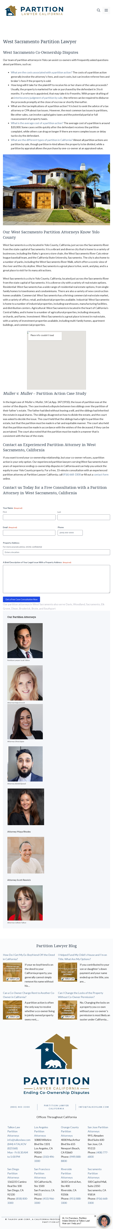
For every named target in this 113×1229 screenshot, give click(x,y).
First (5, 512)
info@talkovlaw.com (18, 1139)
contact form (100, 474)
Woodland (79, 604)
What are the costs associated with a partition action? (41, 72)
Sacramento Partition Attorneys (95, 1173)
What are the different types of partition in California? (42, 140)
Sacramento (93, 604)
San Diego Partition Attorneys (13, 1173)
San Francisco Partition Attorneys (42, 1173)
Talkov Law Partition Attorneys (13, 1131)
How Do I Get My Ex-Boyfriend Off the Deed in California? (29, 957)
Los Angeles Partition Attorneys (41, 1131)
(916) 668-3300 (72, 474)
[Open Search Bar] (98, 10)
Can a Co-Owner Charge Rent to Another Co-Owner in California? (29, 995)
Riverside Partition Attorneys (67, 1173)
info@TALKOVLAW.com (94, 1107)
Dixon (14, 608)
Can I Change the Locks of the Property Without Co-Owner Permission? (80, 995)
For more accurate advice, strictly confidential (22, 547)
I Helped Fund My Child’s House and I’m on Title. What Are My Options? (82, 957)
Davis (69, 604)
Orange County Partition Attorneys (70, 1131)
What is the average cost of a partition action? (37, 123)
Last (59, 512)
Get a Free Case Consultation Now (21, 599)
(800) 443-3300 (20, 1107)
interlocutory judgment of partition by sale (38, 97)
